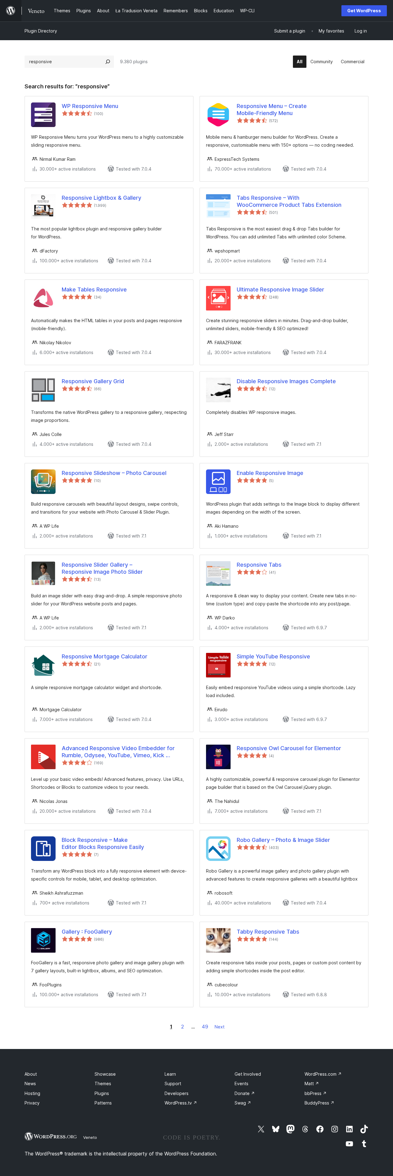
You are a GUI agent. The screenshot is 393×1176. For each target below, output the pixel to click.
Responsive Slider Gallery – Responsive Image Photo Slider (102, 568)
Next (219, 1026)
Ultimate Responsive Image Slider (280, 289)
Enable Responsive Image (270, 473)
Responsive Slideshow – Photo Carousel (114, 473)
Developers (177, 1093)
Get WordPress (364, 10)
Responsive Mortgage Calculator (104, 656)
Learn (170, 1074)
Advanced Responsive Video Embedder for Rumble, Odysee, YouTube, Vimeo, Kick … (118, 751)
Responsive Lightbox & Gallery (101, 198)
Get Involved (248, 1074)
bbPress (316, 1093)
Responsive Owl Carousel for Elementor (289, 748)
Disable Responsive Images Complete (286, 381)
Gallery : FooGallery (87, 931)
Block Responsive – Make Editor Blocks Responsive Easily (103, 843)
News (30, 1083)
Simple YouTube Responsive (273, 656)
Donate (245, 1093)
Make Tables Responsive (94, 289)
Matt (312, 1083)
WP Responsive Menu (90, 106)
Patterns (103, 1102)
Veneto (90, 1137)
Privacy (32, 1102)
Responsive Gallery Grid (93, 381)
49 (205, 1027)
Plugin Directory (41, 30)
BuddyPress (319, 1102)
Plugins (102, 1093)
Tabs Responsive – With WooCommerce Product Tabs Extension (289, 201)
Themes (103, 1083)
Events (241, 1083)
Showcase (105, 1074)
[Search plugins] (108, 62)
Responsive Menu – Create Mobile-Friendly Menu (272, 109)
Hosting (32, 1093)
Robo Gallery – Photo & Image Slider (283, 840)
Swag (243, 1102)
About (31, 1074)
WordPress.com (323, 1074)
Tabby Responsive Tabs (268, 931)
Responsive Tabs (259, 564)
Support (173, 1083)
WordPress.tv (181, 1102)
